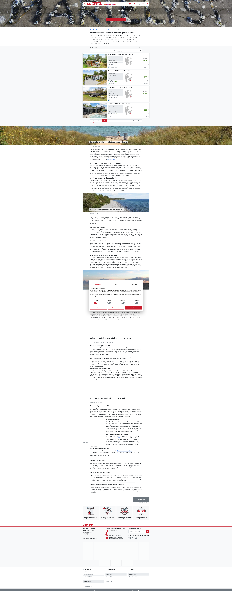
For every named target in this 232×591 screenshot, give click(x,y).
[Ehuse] (99, 551)
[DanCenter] (132, 545)
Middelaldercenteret (120, 438)
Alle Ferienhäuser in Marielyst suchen (116, 20)
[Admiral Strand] (99, 545)
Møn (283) (108, 584)
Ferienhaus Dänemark (95, 30)
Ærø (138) (108, 571)
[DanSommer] (144, 545)
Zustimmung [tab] (98, 284)
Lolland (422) (109, 581)
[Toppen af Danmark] (104, 563)
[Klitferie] (144, 551)
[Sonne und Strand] (121, 557)
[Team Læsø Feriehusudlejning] (144, 557)
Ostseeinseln (106, 30)
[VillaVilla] (116, 563)
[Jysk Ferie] (132, 551)
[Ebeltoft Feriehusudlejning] (88, 551)
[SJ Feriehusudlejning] (110, 557)
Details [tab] (116, 284)
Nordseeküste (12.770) (87, 576)
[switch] (109, 303)
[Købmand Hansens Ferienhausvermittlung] (88, 557)
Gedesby (111, 408)
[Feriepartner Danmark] (88, 545)
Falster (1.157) (109, 574)
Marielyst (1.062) (132, 574)
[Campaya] (121, 545)
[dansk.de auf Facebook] (129, 538)
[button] (85, 4)
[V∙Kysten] (127, 563)
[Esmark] (110, 551)
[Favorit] (148, 64)
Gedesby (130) (132, 571)
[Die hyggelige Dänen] (121, 551)
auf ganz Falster (111, 159)
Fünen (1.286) (109, 576)
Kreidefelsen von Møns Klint (124, 450)
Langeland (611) (109, 579)
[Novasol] (99, 557)
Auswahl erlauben (116, 307)
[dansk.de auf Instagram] (133, 538)
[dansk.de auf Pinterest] (136, 538)
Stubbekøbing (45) (133, 576)
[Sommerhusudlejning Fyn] (132, 557)
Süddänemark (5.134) (87, 586)
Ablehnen (99, 307)
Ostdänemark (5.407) (87, 579)
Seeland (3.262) (86, 584)
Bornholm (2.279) (86, 571)
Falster (112, 30)
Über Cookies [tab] (134, 284)
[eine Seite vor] (133, 120)
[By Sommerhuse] (110, 545)
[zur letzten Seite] (139, 120)
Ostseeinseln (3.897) (87, 581)
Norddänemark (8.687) (88, 574)
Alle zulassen (133, 307)
